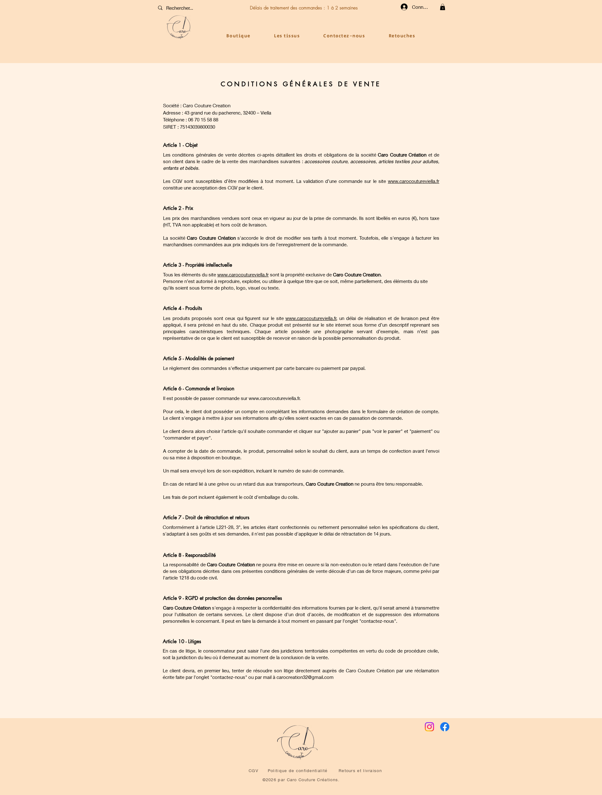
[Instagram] (429, 727)
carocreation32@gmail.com (305, 677)
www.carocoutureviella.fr (413, 181)
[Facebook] (445, 727)
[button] (442, 7)
